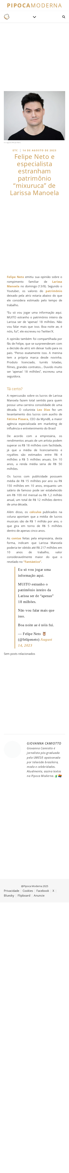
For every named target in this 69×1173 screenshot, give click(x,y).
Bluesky (9, 895)
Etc (15, 150)
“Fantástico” (32, 562)
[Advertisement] (34, 235)
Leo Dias (43, 410)
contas (16, 538)
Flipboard (24, 895)
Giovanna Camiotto (44, 743)
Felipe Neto (15, 277)
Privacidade (11, 891)
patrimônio (54, 291)
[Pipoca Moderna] (7, 17)
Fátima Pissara (17, 419)
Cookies (28, 891)
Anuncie (39, 895)
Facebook (42, 891)
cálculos (35, 512)
